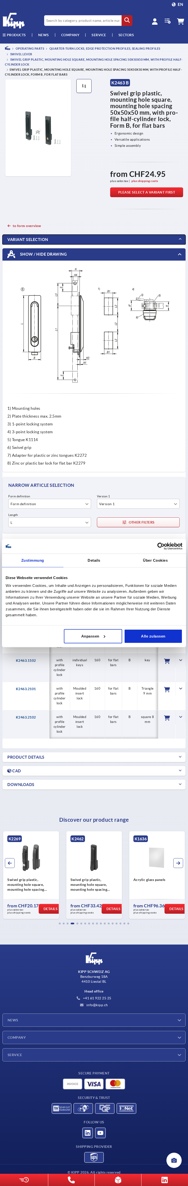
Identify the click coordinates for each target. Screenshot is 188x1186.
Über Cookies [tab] (155, 560)
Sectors (126, 35)
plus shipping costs (144, 180)
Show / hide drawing (43, 254)
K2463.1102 (26, 660)
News (13, 1020)
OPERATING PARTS (29, 48)
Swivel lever (21, 54)
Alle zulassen (153, 636)
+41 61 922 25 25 (96, 998)
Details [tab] (94, 560)
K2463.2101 (26, 689)
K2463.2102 (26, 717)
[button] (60, 923)
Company (70, 35)
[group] (31, 875)
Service (15, 1055)
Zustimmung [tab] (32, 560)
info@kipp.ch (96, 1005)
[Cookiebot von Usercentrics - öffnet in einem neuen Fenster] (161, 546)
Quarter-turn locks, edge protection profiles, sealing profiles (104, 48)
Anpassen (90, 636)
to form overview (27, 226)
